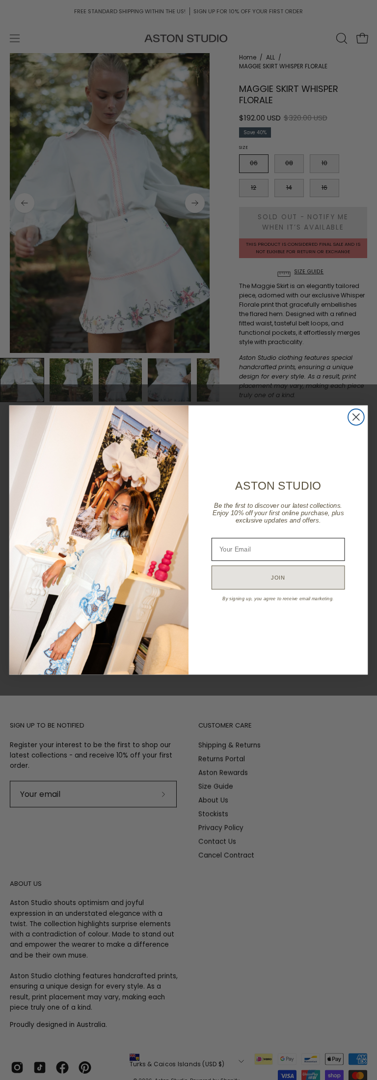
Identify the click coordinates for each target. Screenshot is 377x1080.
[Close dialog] (356, 417)
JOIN (278, 577)
